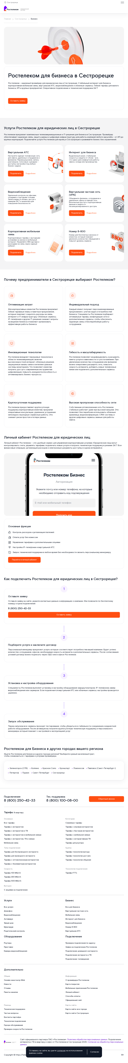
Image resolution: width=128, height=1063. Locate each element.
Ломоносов (78, 768)
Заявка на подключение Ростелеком (81, 947)
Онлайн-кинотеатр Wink (14, 980)
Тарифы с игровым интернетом (79, 827)
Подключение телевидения (77, 959)
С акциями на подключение (16, 890)
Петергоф (14, 773)
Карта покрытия (72, 984)
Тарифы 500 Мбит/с (12, 881)
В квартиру (18, 813)
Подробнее (31, 173)
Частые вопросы (11, 1013)
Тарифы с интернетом (14, 827)
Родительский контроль (14, 931)
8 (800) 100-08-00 (62, 800)
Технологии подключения (15, 1021)
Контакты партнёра (12, 1017)
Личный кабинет (73, 992)
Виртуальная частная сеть (77, 911)
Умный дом (8, 923)
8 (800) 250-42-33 (19, 608)
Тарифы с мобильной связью (78, 835)
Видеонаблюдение (12, 915)
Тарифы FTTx (71, 873)
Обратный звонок (106, 799)
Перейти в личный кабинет (24, 559)
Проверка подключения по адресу (80, 943)
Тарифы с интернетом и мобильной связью (22, 835)
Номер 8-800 (71, 927)
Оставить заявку (17, 101)
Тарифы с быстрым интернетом (80, 831)
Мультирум (8, 927)
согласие (61, 1050)
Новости (7, 984)
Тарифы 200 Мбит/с (12, 877)
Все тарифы (9, 823)
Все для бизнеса (73, 907)
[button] (64, 87)
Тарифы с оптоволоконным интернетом (21, 860)
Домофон (8, 911)
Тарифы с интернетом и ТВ (16, 831)
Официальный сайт (74, 1000)
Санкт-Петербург (41, 773)
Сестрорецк (12, 2)
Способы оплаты (73, 996)
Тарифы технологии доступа (78, 856)
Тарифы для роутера (75, 843)
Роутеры (8, 943)
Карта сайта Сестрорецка (77, 1013)
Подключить (16, 173)
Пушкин (25, 773)
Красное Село (49, 768)
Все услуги (8, 907)
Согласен (94, 1052)
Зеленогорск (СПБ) (19, 768)
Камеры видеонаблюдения (15, 951)
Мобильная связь (11, 843)
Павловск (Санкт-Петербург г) (102, 768)
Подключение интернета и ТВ (79, 955)
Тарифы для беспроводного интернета (21, 852)
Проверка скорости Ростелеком (18, 1029)
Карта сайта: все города (76, 1009)
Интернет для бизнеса (75, 919)
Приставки (8, 947)
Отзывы (7, 988)
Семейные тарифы (74, 823)
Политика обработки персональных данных (87, 1039)
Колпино (35, 768)
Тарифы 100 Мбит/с (12, 873)
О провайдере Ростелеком (77, 980)
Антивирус (8, 919)
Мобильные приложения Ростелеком (82, 988)
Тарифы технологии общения (78, 860)
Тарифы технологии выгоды (78, 852)
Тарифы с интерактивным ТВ (78, 839)
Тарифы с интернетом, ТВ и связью (19, 839)
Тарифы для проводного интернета (19, 856)
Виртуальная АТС (73, 931)
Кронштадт (65, 768)
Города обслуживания (13, 1025)
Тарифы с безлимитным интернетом (20, 864)
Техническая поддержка (14, 1009)
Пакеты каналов (11, 992)
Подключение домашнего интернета (82, 951)
